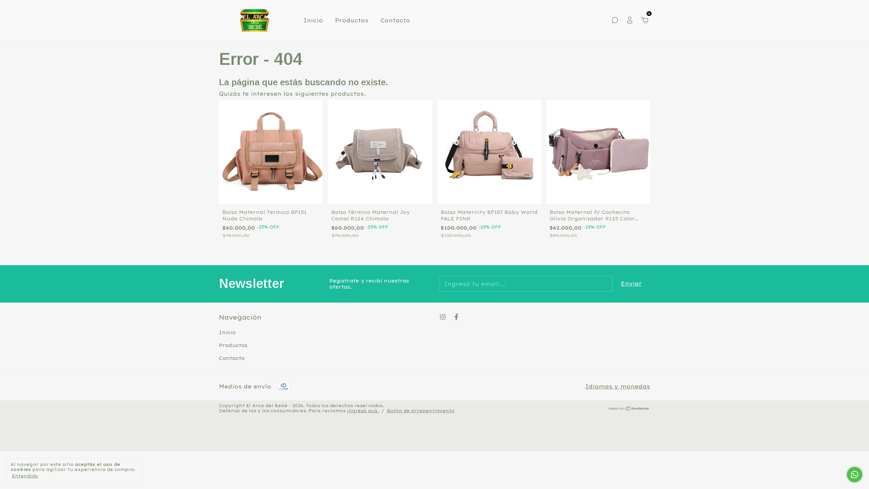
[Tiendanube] (629, 408)
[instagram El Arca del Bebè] (443, 317)
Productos (351, 20)
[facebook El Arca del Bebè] (456, 317)
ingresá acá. (363, 410)
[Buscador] (614, 21)
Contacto (395, 20)
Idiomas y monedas (617, 386)
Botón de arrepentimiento (421, 410)
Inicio (313, 20)
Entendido (25, 475)
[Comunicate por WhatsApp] (854, 474)
